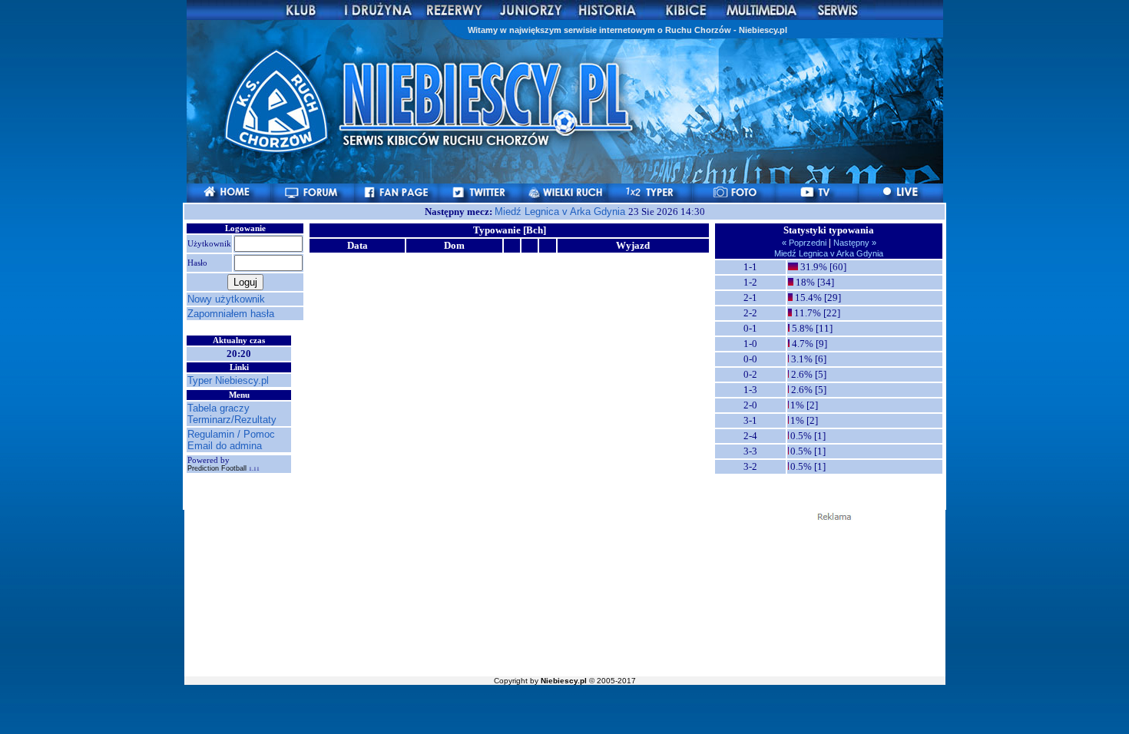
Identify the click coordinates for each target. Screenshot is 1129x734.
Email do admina (224, 445)
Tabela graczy (218, 408)
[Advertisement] (564, 597)
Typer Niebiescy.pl (228, 380)
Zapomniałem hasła (230, 313)
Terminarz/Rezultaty (231, 419)
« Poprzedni (805, 242)
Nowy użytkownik (226, 299)
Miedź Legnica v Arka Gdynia (561, 211)
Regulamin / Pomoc (231, 434)
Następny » (853, 242)
